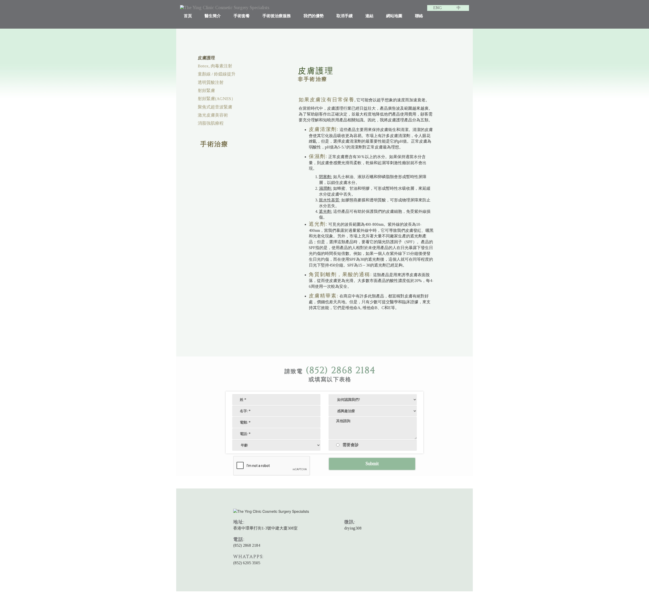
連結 (369, 16)
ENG (437, 8)
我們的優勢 (313, 16)
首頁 (188, 16)
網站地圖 (394, 16)
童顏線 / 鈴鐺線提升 (217, 74)
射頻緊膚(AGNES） (217, 98)
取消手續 (344, 16)
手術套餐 (241, 16)
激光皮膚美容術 (213, 115)
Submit (372, 463)
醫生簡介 (213, 16)
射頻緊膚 (206, 90)
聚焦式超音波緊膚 (215, 107)
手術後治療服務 (276, 16)
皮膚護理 (206, 57)
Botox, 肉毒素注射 (215, 66)
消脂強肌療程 (211, 123)
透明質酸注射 (211, 82)
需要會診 (350, 444)
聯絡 (419, 16)
